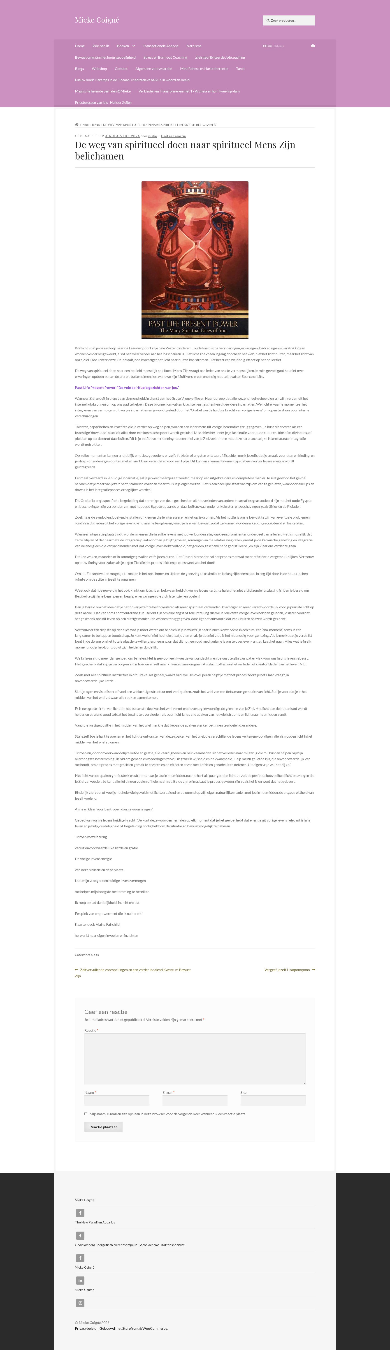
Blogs (79, 68)
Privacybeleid (85, 1328)
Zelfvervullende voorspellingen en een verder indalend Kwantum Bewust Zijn (133, 972)
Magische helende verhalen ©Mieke (103, 91)
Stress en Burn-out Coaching (165, 57)
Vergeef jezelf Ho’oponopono (287, 970)
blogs (96, 125)
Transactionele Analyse (161, 46)
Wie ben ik (101, 46)
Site (243, 1092)
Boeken (123, 46)
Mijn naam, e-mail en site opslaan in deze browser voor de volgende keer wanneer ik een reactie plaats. (167, 1114)
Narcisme (194, 46)
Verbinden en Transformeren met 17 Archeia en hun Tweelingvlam (189, 91)
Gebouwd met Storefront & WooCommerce (133, 1328)
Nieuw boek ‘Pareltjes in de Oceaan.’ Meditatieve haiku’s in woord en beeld (132, 80)
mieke (152, 136)
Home (80, 46)
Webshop (99, 68)
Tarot (240, 68)
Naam (90, 1092)
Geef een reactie (173, 136)
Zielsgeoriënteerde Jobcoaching (220, 57)
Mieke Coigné (97, 19)
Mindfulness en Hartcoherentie (204, 68)
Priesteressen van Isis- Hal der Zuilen (103, 102)
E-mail (168, 1092)
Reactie (91, 1030)
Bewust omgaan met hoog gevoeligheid (105, 57)
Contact (121, 68)
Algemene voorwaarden (153, 68)
